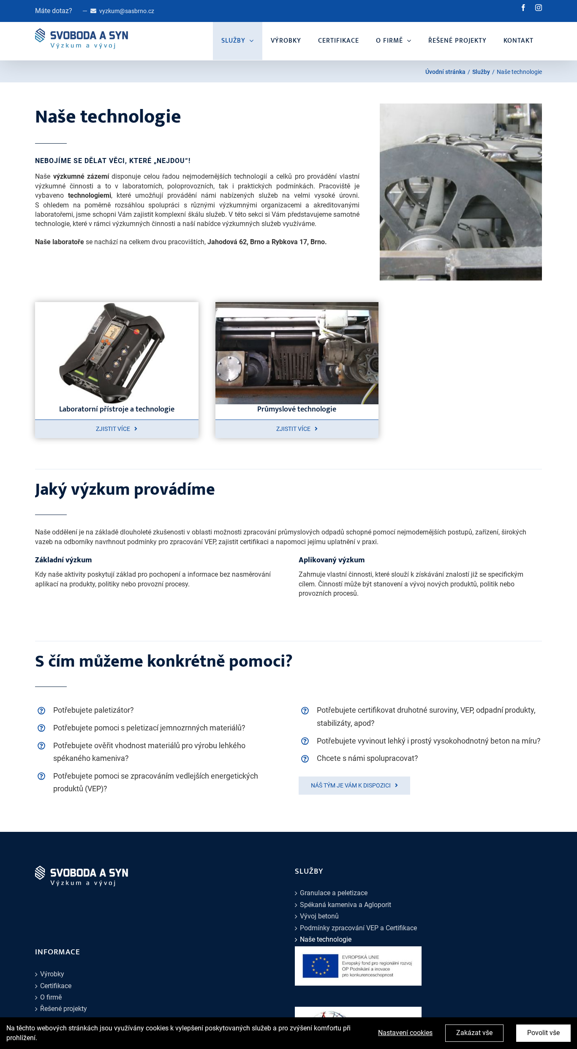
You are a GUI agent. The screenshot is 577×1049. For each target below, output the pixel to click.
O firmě (51, 997)
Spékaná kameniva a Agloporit (345, 905)
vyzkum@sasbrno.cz (126, 11)
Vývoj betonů (319, 916)
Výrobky (52, 974)
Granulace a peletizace (333, 893)
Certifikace (55, 986)
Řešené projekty (63, 1009)
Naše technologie (325, 939)
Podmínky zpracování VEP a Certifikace (358, 928)
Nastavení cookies (405, 1033)
